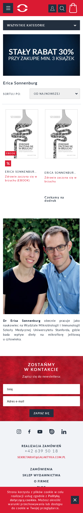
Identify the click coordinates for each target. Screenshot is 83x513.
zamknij (75, 500)
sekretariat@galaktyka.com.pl (42, 457)
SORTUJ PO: (12, 94)
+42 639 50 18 (41, 451)
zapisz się (41, 413)
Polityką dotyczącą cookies (35, 498)
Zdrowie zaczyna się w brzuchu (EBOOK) (21, 178)
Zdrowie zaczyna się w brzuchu (61, 179)
